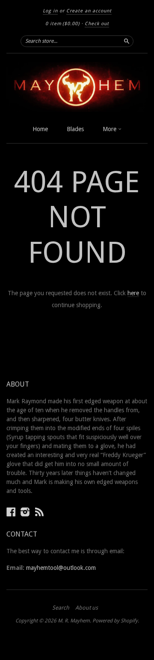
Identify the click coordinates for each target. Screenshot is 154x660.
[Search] (126, 41)
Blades (75, 129)
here (133, 293)
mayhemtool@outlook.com (61, 567)
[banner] (77, 87)
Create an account (89, 11)
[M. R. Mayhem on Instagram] (25, 512)
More (110, 129)
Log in (50, 11)
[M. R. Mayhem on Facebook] (11, 512)
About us (86, 608)
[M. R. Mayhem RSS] (39, 512)
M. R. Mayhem (74, 621)
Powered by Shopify (115, 621)
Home (40, 129)
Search (60, 608)
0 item (62, 23)
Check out (97, 23)
